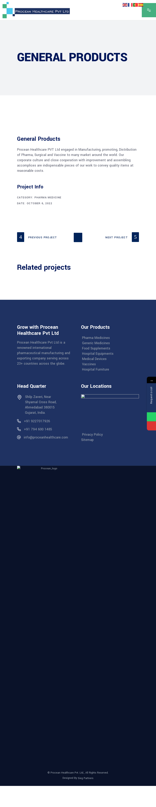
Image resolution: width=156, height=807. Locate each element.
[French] (130, 4)
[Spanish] (141, 4)
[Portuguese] (135, 4)
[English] (125, 4)
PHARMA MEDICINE (48, 197)
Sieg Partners (85, 778)
